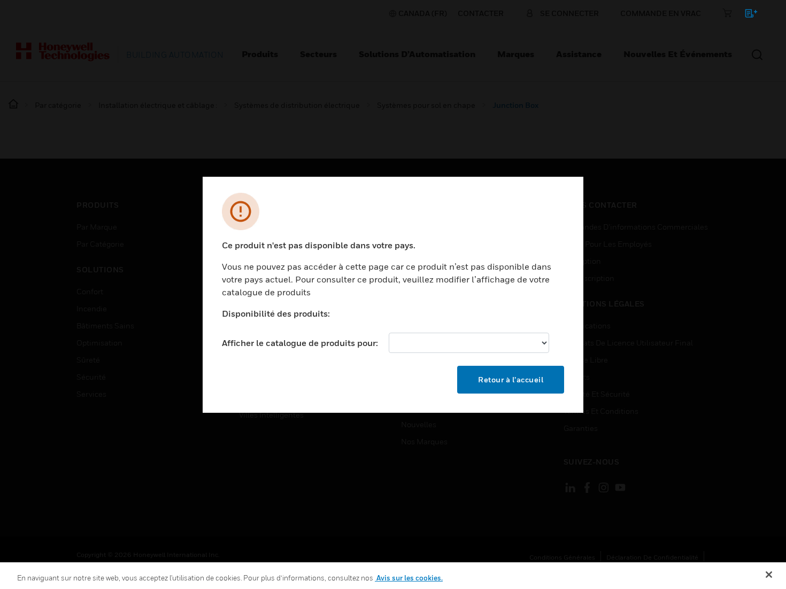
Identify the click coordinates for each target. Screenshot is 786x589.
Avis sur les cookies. (409, 578)
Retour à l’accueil (510, 379)
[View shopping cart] (746, 15)
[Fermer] (769, 574)
